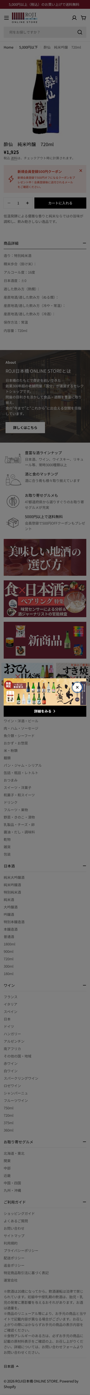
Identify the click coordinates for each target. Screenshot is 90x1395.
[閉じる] (77, 687)
